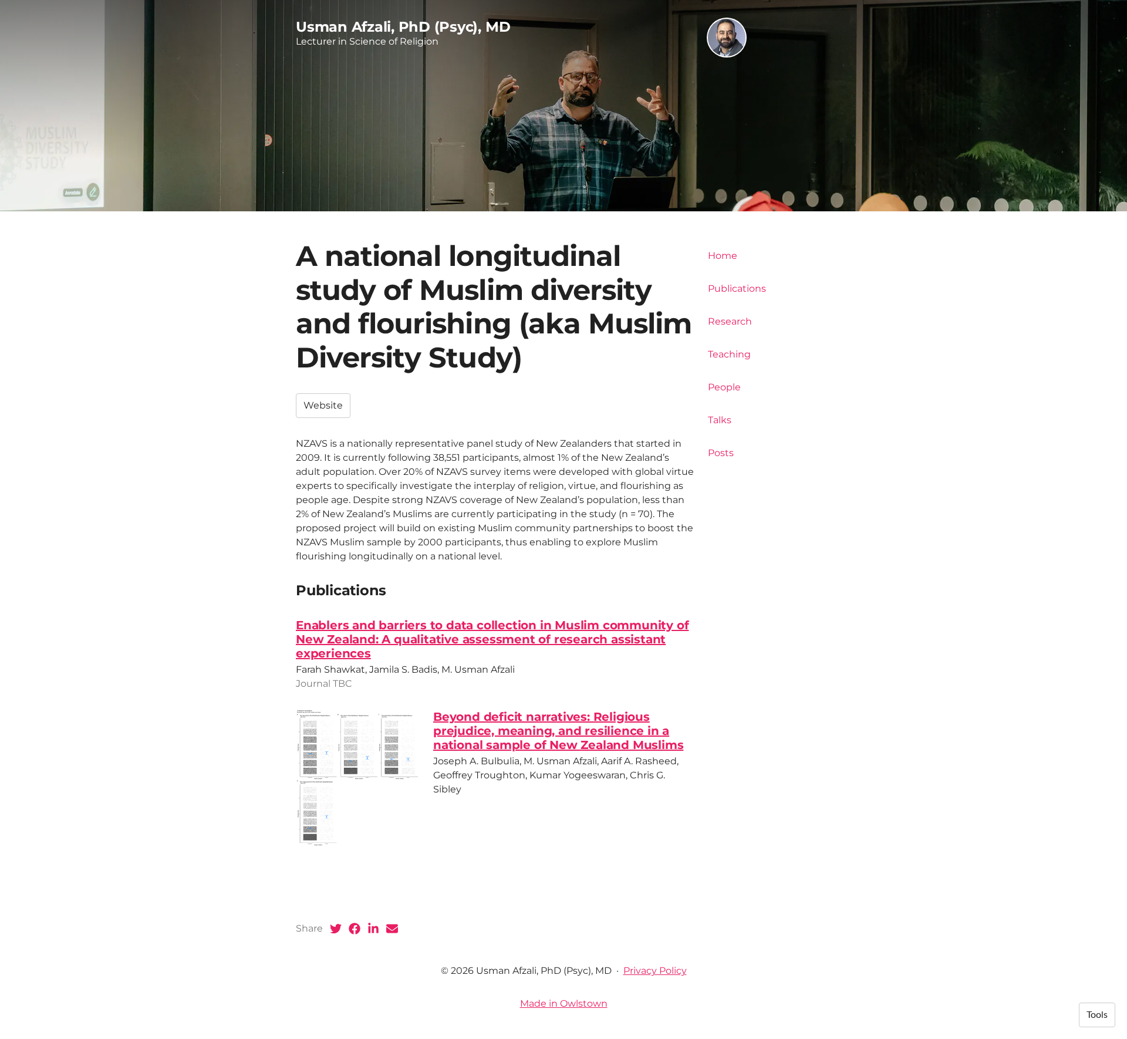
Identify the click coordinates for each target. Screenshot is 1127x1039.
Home (722, 255)
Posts (721, 452)
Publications (737, 288)
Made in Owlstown (564, 1003)
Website (323, 405)
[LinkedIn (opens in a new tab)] (373, 929)
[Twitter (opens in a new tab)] (336, 929)
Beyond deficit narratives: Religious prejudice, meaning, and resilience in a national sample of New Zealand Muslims (558, 731)
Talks (719, 420)
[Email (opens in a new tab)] (392, 929)
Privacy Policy (655, 970)
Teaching (729, 354)
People (724, 387)
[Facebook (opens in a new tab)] (354, 929)
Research (730, 321)
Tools (1097, 1015)
